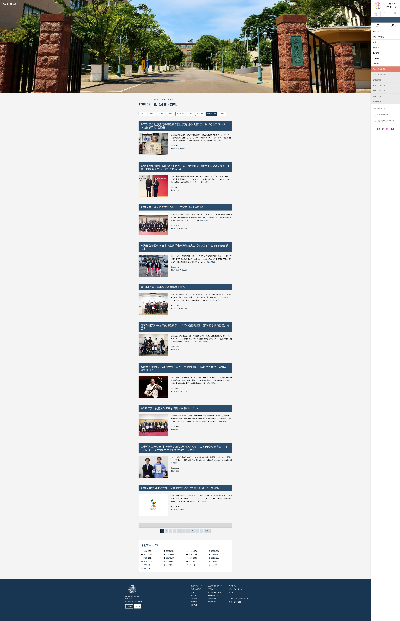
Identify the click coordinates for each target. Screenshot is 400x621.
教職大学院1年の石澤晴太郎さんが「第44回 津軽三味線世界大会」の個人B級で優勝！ (184, 368)
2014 (145, 561)
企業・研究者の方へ (214, 592)
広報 (222, 113)
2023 (213, 551)
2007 (190, 565)
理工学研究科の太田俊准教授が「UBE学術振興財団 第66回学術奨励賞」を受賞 (185, 326)
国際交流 (194, 605)
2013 (168, 561)
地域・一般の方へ (213, 595)
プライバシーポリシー (236, 589)
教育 (152, 113)
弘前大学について (197, 586)
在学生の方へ (212, 589)
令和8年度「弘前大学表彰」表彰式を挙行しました (170, 408)
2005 (145, 568)
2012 (190, 561)
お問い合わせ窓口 (235, 602)
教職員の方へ (212, 602)
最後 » (207, 531)
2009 (145, 565)
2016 (190, 558)
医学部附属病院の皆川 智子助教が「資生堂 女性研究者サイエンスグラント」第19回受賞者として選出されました (185, 167)
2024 (190, 551)
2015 (213, 558)
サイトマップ (233, 592)
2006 (213, 565)
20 (193, 531)
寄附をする (381, 108)
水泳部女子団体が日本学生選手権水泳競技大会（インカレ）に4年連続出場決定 (184, 247)
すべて (161, 99)
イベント (200, 113)
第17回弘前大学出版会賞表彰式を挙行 (163, 287)
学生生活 (180, 113)
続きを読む (218, 140)
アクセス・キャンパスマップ (238, 599)
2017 (168, 558)
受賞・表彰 (211, 113)
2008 (168, 565)
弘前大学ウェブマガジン (386, 121)
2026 (145, 551)
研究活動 (194, 595)
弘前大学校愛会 (382, 114)
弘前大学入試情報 (379, 69)
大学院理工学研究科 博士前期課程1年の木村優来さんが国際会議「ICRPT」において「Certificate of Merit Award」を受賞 (184, 448)
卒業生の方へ (212, 598)
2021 (168, 554)
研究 (161, 113)
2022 (145, 554)
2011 (213, 561)
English (129, 606)
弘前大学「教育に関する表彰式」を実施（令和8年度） (173, 207)
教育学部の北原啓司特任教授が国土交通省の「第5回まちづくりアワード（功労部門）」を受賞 (183, 125)
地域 (170, 113)
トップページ (143, 99)
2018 (145, 558)
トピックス (153, 99)
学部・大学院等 (196, 589)
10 (188, 531)
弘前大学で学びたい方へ (216, 586)
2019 (213, 554)
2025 (168, 551)
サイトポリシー (234, 586)
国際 (190, 113)
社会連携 (194, 598)
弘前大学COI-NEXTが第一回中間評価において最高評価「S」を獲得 (180, 488)
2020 (190, 554)
